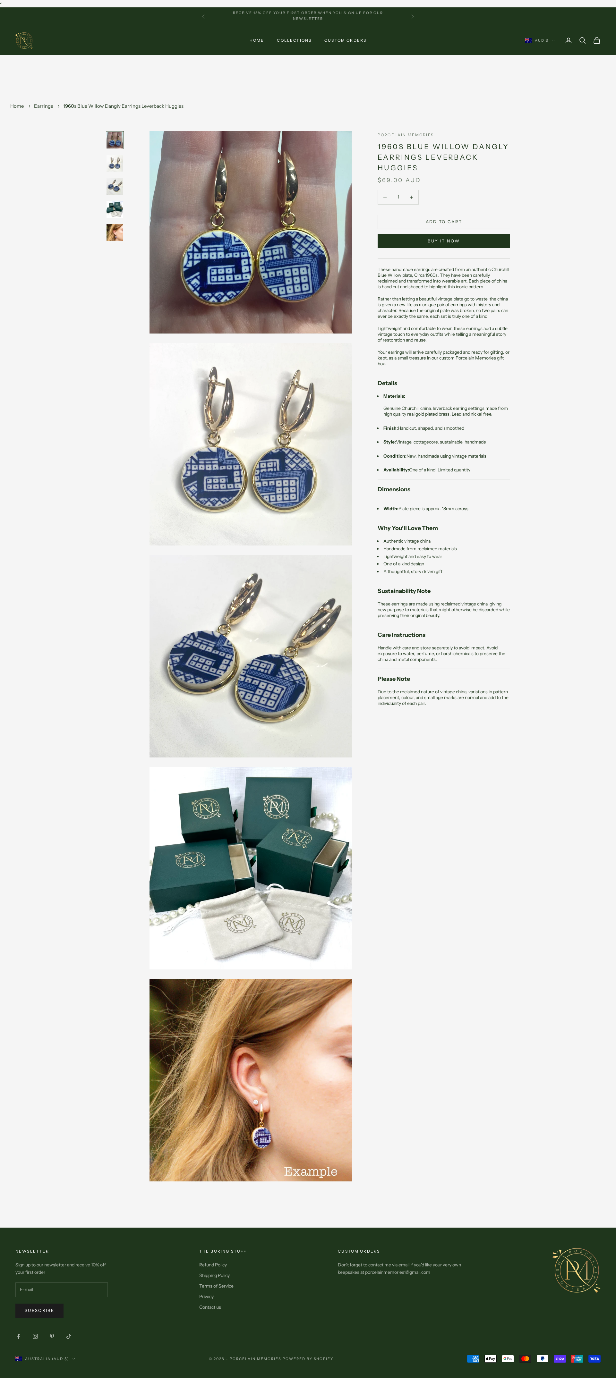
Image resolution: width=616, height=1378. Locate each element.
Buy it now (444, 240)
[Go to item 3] (115, 186)
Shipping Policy (214, 1275)
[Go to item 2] (115, 163)
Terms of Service (216, 1286)
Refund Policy (213, 1265)
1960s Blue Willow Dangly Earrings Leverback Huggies (123, 106)
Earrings (43, 106)
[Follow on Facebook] (18, 1336)
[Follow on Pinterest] (52, 1336)
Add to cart (444, 221)
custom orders (345, 40)
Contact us (210, 1307)
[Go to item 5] (115, 232)
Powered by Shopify (308, 1359)
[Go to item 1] (115, 140)
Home (257, 40)
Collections (294, 40)
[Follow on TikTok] (68, 1336)
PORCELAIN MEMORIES (406, 134)
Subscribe (39, 1310)
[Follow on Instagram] (35, 1336)
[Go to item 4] (115, 209)
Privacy (206, 1296)
